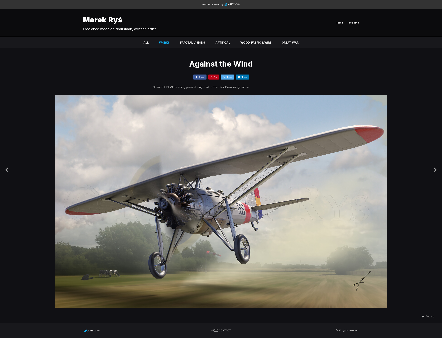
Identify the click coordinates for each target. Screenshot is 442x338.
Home (339, 22)
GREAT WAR (290, 42)
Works (164, 42)
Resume (353, 22)
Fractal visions (192, 42)
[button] (427, 316)
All (146, 42)
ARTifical (222, 42)
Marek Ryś (103, 19)
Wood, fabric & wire (255, 42)
